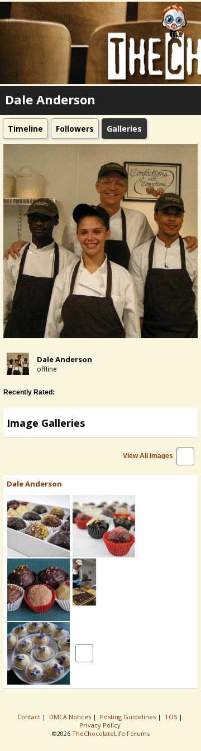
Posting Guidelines (128, 717)
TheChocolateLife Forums (111, 733)
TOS (172, 717)
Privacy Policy (100, 725)
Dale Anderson (64, 359)
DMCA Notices (71, 717)
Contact (29, 717)
